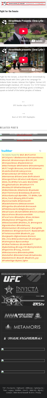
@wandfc (20, 258)
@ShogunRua (7, 206)
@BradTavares (8, 211)
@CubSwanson (35, 168)
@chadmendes (35, 255)
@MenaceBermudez (20, 239)
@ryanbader (34, 190)
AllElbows (29, 388)
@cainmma (35, 193)
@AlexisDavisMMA (10, 222)
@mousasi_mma (21, 168)
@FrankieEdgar (8, 260)
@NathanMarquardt (22, 187)
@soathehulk (19, 206)
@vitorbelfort (7, 255)
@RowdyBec (19, 217)
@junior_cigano (37, 179)
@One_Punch (7, 198)
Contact (9, 393)
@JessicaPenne (8, 214)
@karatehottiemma (10, 203)
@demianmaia (8, 176)
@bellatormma (20, 157)
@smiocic (32, 236)
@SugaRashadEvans (10, 184)
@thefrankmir (22, 165)
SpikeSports (38, 388)
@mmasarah (30, 206)
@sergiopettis (8, 236)
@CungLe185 (21, 247)
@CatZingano (35, 239)
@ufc (22, 155)
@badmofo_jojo (27, 233)
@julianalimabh (38, 230)
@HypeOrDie (7, 249)
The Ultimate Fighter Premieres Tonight (23, 133)
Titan (5, 390)
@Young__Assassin (22, 249)
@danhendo (23, 190)
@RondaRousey (23, 225)
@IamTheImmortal (10, 193)
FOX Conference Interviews (23, 139)
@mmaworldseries (35, 157)
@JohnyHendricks (34, 247)
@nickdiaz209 (8, 187)
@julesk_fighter (21, 260)
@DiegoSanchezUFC (22, 230)
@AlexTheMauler (9, 165)
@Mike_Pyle (37, 195)
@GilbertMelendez (9, 190)
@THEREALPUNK (25, 174)
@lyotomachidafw (9, 201)
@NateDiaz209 (24, 201)
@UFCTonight (8, 168)
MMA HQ (33, 390)
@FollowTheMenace (10, 244)
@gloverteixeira (20, 236)
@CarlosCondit (24, 179)
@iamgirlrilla (37, 228)
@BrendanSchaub (21, 255)
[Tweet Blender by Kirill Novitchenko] (43, 151)
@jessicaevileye (22, 241)
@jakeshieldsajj (8, 247)
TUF (4, 388)
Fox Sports (11, 388)
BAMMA (18, 390)
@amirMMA (33, 182)
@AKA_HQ (6, 182)
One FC (25, 390)
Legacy (11, 390)
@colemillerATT (26, 244)
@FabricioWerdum (10, 174)
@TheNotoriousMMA (11, 233)
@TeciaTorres (8, 217)
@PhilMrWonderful (10, 209)
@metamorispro (18, 160)
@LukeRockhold (9, 171)
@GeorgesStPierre (10, 179)
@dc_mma (6, 239)
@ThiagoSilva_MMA (24, 220)
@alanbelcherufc (9, 258)
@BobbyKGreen (9, 220)
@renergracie (36, 222)
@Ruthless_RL (24, 222)
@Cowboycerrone (23, 171)
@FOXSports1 (8, 157)
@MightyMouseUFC (26, 209)
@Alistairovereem (26, 203)
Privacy (38, 393)
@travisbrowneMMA (24, 214)
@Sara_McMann (32, 217)
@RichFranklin (28, 198)
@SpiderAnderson (25, 163)
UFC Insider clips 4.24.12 (23, 105)
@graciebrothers (9, 225)
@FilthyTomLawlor (19, 182)
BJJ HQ (40, 390)
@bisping (17, 198)
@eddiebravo (7, 230)
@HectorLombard (37, 211)
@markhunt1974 (27, 184)
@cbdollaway (24, 193)
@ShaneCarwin (21, 176)
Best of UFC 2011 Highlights (23, 117)
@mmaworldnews (9, 163)
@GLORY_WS (31, 160)
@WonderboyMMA (26, 252)
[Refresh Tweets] (40, 151)
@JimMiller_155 (24, 195)
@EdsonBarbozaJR (10, 195)
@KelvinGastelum (9, 228)
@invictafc (6, 160)
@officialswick (34, 176)
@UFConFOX (30, 155)
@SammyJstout (8, 241)
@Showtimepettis (36, 165)
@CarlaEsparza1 (24, 228)
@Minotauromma (9, 252)
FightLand (20, 388)
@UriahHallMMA (22, 211)
